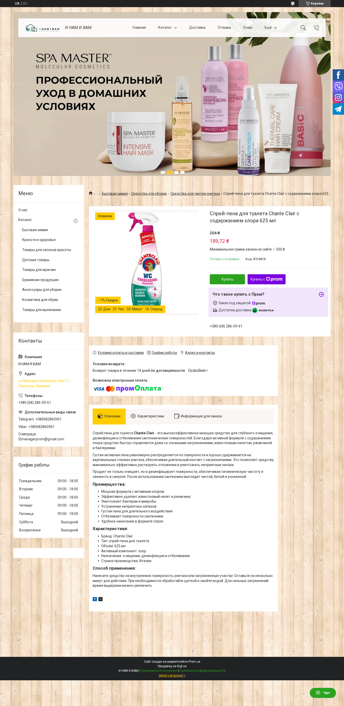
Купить (227, 279)
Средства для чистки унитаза (195, 194)
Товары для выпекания (41, 310)
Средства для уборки (149, 194)
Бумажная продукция (40, 280)
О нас (247, 27)
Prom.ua (194, 661)
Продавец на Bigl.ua (172, 666)
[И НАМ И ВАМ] (42, 28)
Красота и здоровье (39, 240)
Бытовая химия (115, 194)
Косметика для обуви (40, 300)
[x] (100, 600)
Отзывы (224, 27)
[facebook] (95, 600)
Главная (139, 27)
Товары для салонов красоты (46, 250)
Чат (326, 693)
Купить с (258, 279)
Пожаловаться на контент (159, 670)
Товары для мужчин (39, 270)
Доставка (197, 27)
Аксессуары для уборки (41, 290)
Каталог (165, 27)
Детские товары (35, 260)
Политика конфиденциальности (203, 670)
